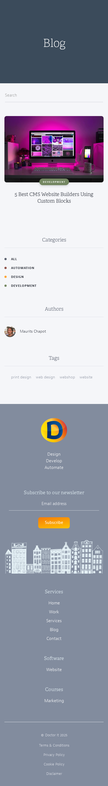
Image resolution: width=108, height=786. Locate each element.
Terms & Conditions (54, 745)
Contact (54, 638)
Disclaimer (54, 773)
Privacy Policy (54, 754)
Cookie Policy (54, 764)
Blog (54, 629)
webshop (67, 377)
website (85, 377)
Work (54, 612)
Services (54, 621)
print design (21, 377)
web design (45, 377)
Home (54, 603)
